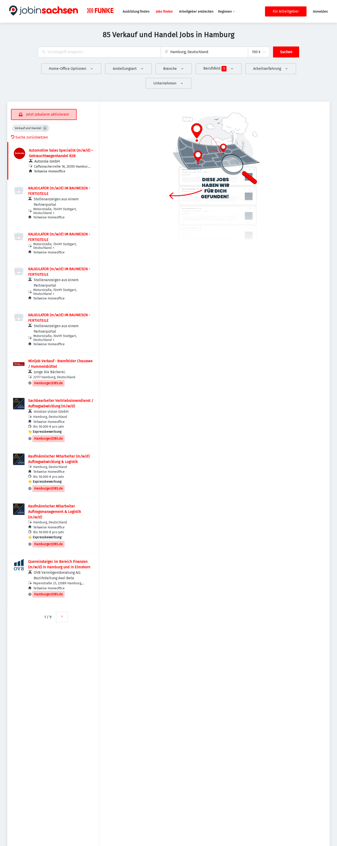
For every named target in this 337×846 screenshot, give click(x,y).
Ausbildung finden (136, 12)
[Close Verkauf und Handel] (45, 128)
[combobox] (99, 52)
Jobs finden (164, 12)
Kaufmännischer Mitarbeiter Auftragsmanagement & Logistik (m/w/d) (54, 511)
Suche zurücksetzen (31, 137)
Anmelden (320, 12)
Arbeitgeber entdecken (196, 12)
